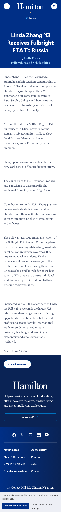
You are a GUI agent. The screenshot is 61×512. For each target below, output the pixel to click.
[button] (7, 6)
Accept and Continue (15, 505)
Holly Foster (32, 58)
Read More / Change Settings (42, 506)
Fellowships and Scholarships (30, 63)
